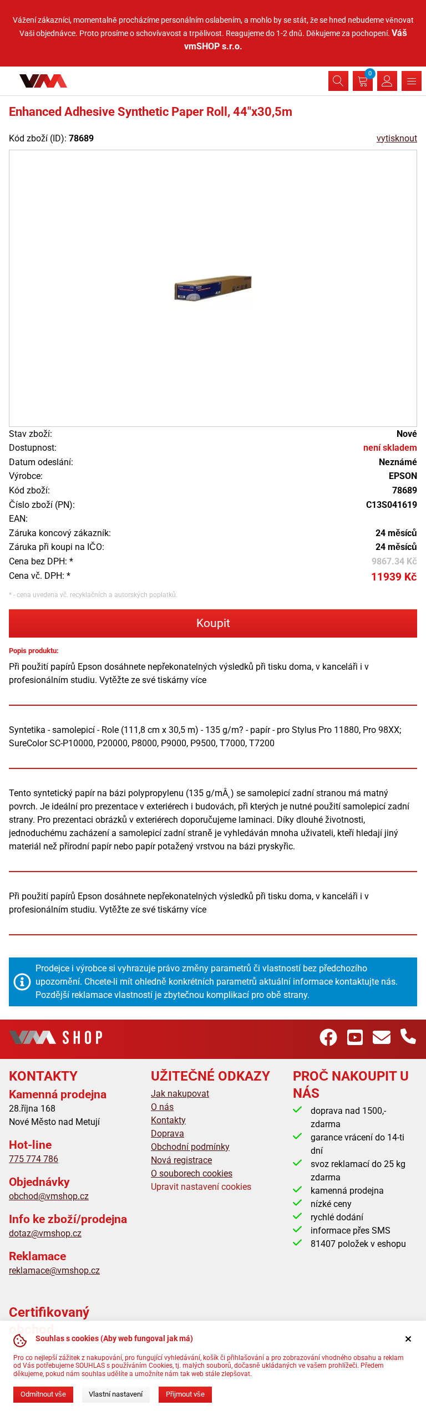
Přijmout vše (185, 1394)
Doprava (167, 1133)
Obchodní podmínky (190, 1147)
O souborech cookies (191, 1173)
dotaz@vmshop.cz (45, 1233)
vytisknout (397, 138)
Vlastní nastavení (116, 1394)
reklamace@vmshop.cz (54, 1270)
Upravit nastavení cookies (201, 1186)
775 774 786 (33, 1159)
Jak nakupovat (180, 1093)
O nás (162, 1107)
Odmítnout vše (43, 1394)
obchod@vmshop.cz (49, 1196)
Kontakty (168, 1120)
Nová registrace (181, 1160)
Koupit (213, 623)
